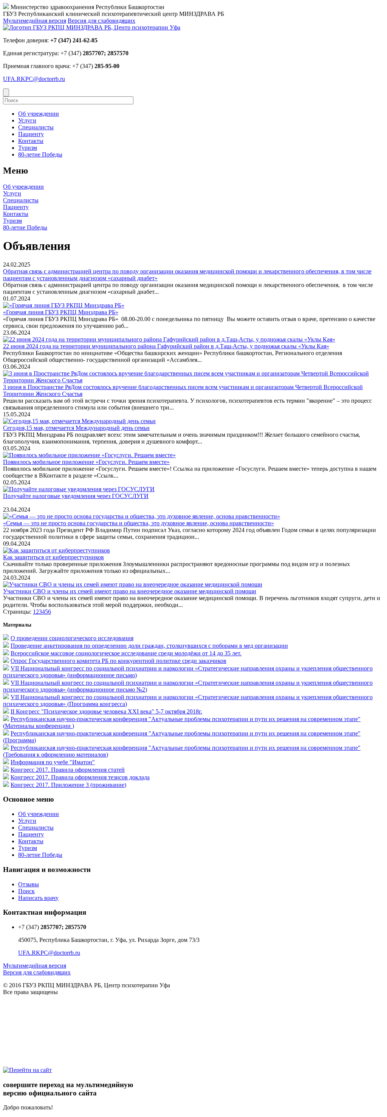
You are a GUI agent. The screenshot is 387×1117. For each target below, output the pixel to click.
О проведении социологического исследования (72, 638)
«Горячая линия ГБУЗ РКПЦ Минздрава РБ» (60, 312)
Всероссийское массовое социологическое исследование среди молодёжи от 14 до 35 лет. (126, 653)
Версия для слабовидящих (101, 20)
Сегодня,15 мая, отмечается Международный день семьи (76, 428)
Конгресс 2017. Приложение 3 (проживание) (68, 785)
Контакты (15, 214)
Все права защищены (30, 992)
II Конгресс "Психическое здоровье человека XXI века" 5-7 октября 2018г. (106, 711)
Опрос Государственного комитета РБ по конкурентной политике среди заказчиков (118, 661)
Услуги (12, 193)
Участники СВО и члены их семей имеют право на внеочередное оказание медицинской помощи (129, 591)
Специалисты (21, 200)
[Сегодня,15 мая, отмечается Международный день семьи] (79, 421)
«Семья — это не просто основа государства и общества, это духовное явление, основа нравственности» (138, 523)
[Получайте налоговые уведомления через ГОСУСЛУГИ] (79, 489)
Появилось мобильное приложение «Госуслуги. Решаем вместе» (86, 462)
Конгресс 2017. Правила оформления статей (68, 769)
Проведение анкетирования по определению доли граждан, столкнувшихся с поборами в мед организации (149, 645)
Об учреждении (23, 186)
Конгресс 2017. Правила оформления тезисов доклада (80, 777)
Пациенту (16, 207)
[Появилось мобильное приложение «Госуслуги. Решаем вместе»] (89, 455)
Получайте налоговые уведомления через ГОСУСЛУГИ (76, 496)
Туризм (12, 220)
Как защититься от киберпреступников (53, 557)
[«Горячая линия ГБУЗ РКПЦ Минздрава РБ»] (63, 305)
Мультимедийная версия (34, 20)
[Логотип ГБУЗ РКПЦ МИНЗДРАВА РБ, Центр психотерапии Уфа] (91, 27)
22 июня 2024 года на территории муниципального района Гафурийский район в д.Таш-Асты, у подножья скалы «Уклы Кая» (166, 346)
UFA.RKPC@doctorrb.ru (34, 79)
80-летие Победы (25, 227)
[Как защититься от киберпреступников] (56, 550)
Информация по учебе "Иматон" (53, 762)
